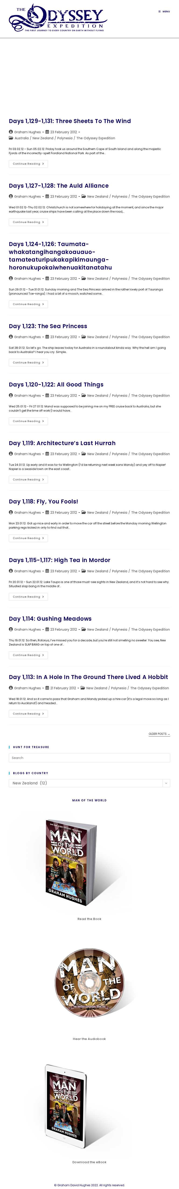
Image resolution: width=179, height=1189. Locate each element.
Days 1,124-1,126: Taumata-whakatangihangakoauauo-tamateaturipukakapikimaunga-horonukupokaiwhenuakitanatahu (60, 255)
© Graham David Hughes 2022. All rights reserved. (89, 1185)
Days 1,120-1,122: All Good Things (56, 384)
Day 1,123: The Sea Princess (48, 326)
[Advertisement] (89, 73)
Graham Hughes (27, 132)
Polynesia (64, 138)
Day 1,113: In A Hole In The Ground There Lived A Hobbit (88, 677)
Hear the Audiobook (89, 1039)
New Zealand (43, 138)
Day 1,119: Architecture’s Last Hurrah (62, 443)
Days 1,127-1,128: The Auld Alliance (59, 186)
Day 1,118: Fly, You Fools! (43, 501)
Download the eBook (89, 1162)
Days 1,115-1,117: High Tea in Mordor (59, 560)
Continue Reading (30, 165)
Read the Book (90, 919)
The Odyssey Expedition (95, 138)
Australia (22, 138)
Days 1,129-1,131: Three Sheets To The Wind (70, 121)
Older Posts (159, 734)
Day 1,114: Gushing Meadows (50, 619)
